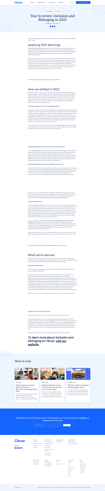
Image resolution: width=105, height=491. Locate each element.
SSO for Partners (48, 445)
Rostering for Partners (49, 441)
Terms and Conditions (72, 487)
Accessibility (82, 471)
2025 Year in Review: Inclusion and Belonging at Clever (78, 386)
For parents (35, 447)
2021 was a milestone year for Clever (36, 48)
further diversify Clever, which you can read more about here (54, 197)
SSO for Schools (48, 447)
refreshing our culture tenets (52, 169)
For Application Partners (37, 443)
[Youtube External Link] (21, 447)
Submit (66, 425)
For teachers (35, 445)
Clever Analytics (48, 454)
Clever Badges (47, 452)
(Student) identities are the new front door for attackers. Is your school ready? (52, 387)
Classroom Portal (59, 441)
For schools (35, 441)
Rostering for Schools (48, 443)
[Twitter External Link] (17, 447)
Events (69, 471)
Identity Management (72, 441)
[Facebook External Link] (15, 447)
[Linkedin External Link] (19, 447)
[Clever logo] (19, 2)
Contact (69, 475)
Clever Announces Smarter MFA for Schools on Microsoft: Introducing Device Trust (26, 388)
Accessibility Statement (86, 487)
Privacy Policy (78, 487)
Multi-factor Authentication (73, 443)
